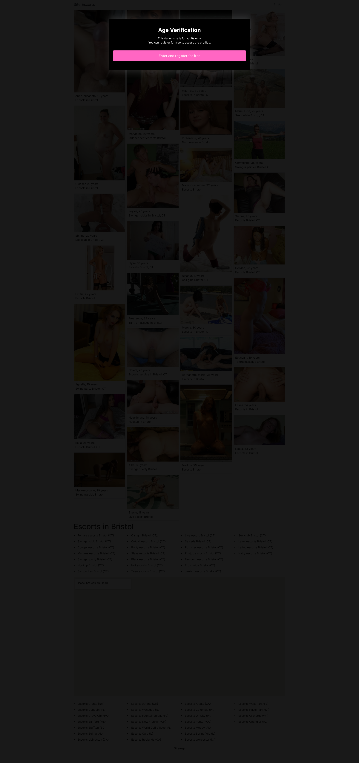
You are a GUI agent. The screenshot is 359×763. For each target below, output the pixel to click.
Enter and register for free (179, 56)
